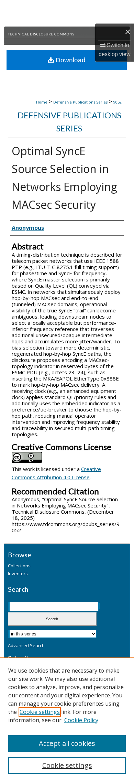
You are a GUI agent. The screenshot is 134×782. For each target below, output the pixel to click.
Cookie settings (40, 712)
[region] (67, 719)
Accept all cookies (67, 743)
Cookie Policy (81, 720)
